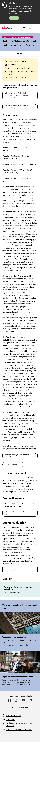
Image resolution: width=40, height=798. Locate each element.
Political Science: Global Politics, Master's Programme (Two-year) (16, 106)
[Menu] (30, 28)
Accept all (14, 18)
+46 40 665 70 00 (13, 715)
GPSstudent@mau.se (14, 592)
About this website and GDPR (19, 729)
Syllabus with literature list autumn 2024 (17, 513)
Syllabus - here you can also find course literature (16, 455)
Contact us (10, 719)
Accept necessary (28, 18)
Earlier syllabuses (11, 464)
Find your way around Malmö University (19, 724)
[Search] (36, 28)
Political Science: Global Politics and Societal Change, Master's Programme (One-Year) (16, 95)
